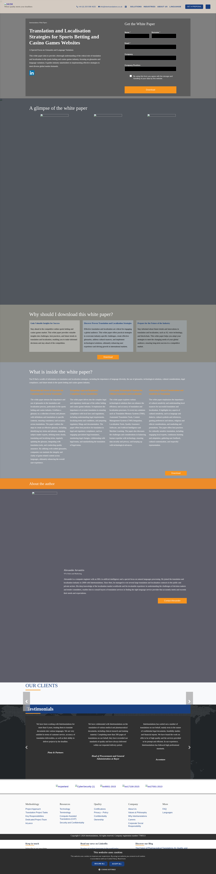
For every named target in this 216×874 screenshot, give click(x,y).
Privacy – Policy (101, 812)
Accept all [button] (117, 864)
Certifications (100, 809)
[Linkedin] (126, 7)
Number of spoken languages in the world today (99, 848)
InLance (29, 823)
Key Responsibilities (35, 816)
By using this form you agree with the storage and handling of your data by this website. (153, 77)
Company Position (132, 65)
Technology (65, 809)
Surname (156, 32)
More (165, 804)
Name (127, 32)
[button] (26, 701)
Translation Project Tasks (37, 812)
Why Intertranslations (137, 816)
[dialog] (108, 861)
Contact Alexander (172, 601)
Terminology (65, 812)
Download (150, 90)
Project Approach (33, 809)
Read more (122, 859)
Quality (98, 804)
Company (129, 54)
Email (127, 43)
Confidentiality (100, 816)
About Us (132, 809)
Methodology (32, 804)
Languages (167, 812)
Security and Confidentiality (72, 822)
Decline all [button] (99, 864)
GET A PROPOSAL (194, 7)
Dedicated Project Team (36, 819)
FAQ (164, 809)
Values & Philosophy (137, 812)
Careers (131, 819)
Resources (65, 804)
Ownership (99, 819)
